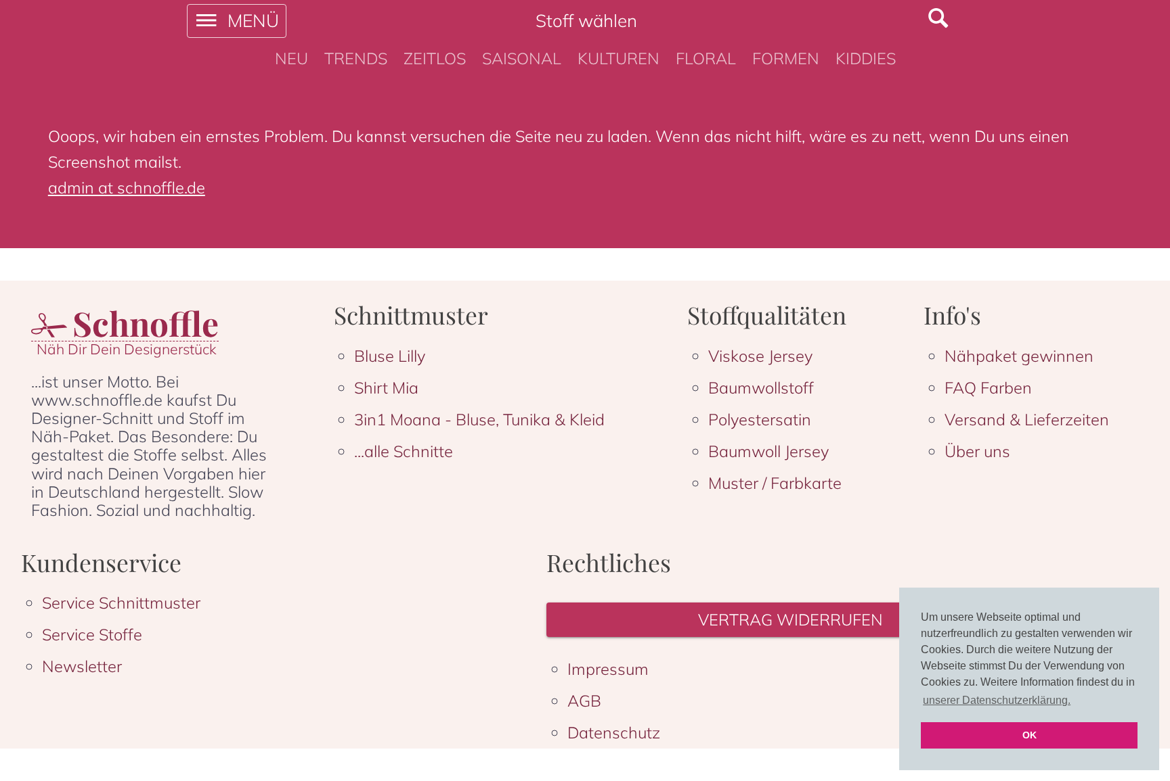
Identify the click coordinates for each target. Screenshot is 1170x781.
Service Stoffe (92, 634)
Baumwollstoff (761, 387)
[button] (792, 619)
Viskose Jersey (760, 356)
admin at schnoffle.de (126, 187)
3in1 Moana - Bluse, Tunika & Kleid (479, 419)
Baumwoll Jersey (768, 451)
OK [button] (1029, 735)
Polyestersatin (759, 419)
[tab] (291, 59)
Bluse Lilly (389, 356)
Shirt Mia (386, 387)
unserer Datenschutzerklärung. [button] (996, 700)
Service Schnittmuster (121, 602)
